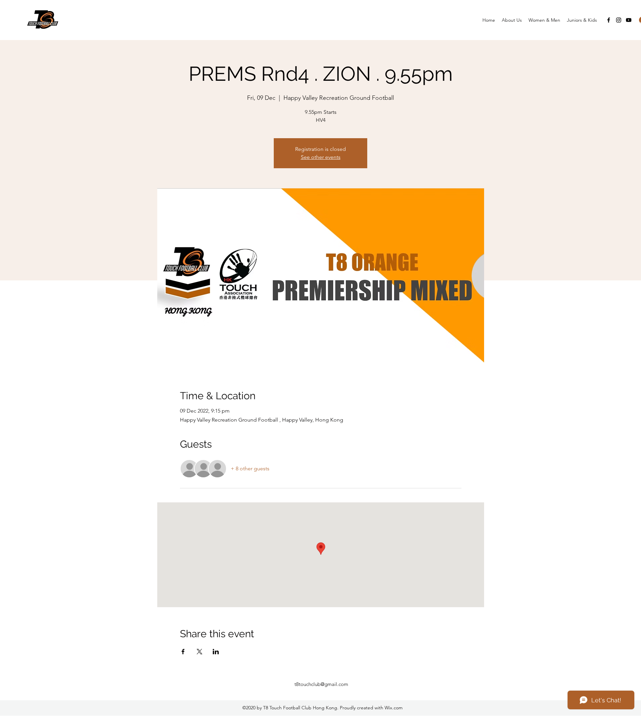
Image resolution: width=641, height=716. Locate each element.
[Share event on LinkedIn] (216, 651)
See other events (321, 157)
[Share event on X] (199, 651)
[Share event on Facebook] (183, 651)
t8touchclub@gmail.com (321, 684)
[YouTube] (628, 20)
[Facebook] (608, 20)
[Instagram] (618, 20)
